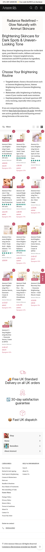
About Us (25, 471)
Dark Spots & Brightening (10, 474)
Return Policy (6, 503)
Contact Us (26, 474)
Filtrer (8, 127)
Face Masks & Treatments (10, 487)
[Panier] (36, 7)
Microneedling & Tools (9, 490)
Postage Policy (6, 497)
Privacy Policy (6, 500)
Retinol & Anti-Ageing (9, 471)
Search (25, 468)
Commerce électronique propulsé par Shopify (19, 547)
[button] (6, 156)
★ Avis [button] (43, 278)
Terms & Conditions (8, 506)
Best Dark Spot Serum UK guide (21, 111)
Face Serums (6, 468)
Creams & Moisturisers (9, 477)
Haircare (5, 480)
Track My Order (7, 516)
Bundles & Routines (8, 483)
